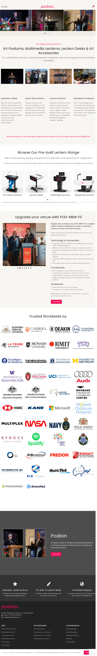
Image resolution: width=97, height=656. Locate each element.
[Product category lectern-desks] (36, 184)
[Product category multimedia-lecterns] (60, 184)
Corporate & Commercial (42, 632)
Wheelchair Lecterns (8, 639)
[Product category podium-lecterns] (12, 184)
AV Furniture (5, 642)
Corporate (84, 545)
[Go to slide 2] (46, 33)
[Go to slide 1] (47, 199)
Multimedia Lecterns (8, 632)
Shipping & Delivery (72, 635)
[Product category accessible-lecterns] (85, 184)
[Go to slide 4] (50, 33)
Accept (88, 652)
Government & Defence (42, 639)
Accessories (5, 645)
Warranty (69, 639)
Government (56, 548)
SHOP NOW (56, 302)
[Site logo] (47, 7)
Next (48, 244)
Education (76, 545)
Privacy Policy (70, 642)
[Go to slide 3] (48, 33)
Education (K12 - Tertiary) (42, 635)
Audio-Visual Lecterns (8, 629)
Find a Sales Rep (71, 629)
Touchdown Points (7, 635)
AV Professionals (39, 629)
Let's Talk (56, 554)
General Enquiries (71, 632)
